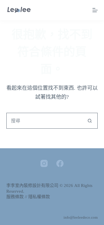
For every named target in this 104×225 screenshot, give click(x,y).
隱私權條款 (39, 196)
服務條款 (15, 196)
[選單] (95, 10)
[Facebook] (60, 163)
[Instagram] (44, 163)
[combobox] (44, 121)
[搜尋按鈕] (89, 120)
